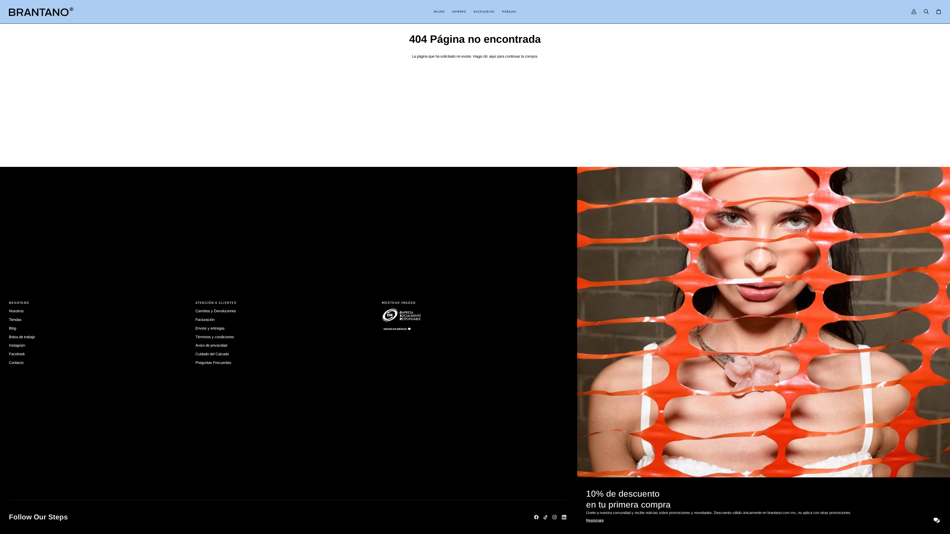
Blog (12, 328)
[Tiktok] (545, 517)
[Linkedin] (564, 517)
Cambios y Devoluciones (215, 311)
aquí (492, 56)
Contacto (16, 362)
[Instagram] (554, 517)
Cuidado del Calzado (212, 354)
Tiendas (15, 319)
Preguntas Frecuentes (213, 362)
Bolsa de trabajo (22, 336)
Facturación (204, 319)
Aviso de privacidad (211, 345)
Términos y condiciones (214, 336)
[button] (439, 11)
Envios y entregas (210, 328)
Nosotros (16, 311)
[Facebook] (536, 517)
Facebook (17, 354)
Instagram (17, 345)
